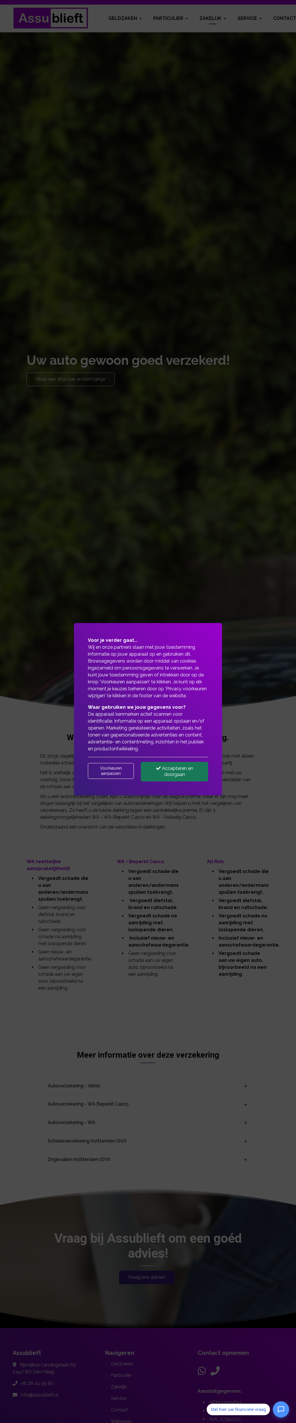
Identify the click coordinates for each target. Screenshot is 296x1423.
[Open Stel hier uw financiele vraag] (281, 1408)
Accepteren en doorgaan (177, 771)
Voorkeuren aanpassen (111, 771)
